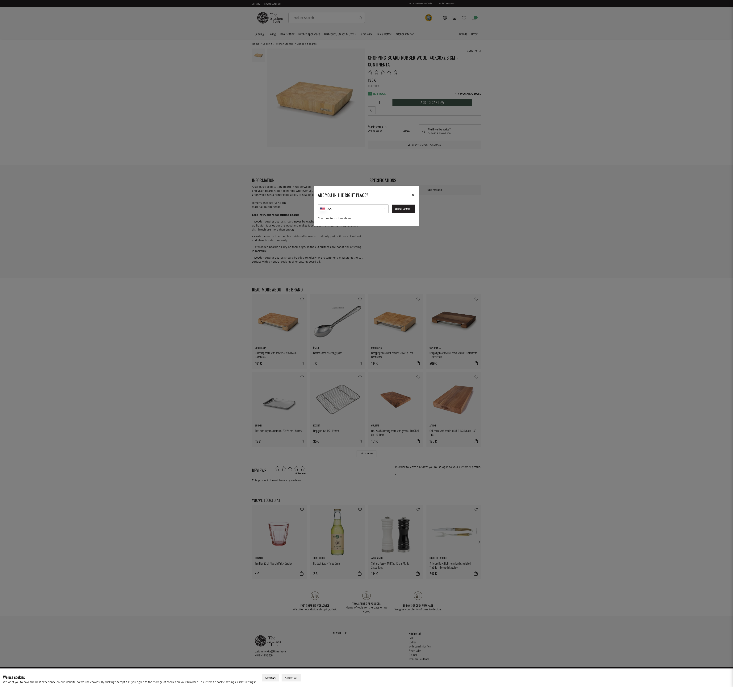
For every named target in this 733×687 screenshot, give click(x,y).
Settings (270, 678)
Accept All (291, 678)
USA (329, 209)
